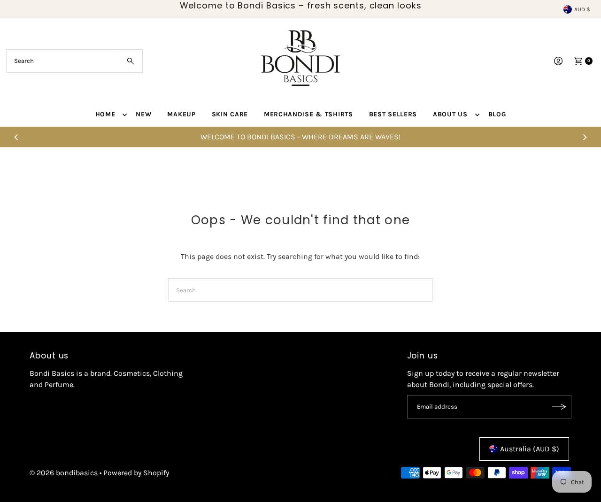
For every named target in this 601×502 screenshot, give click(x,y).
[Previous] (16, 137)
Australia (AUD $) (529, 448)
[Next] (584, 137)
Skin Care (230, 114)
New (143, 114)
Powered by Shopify (136, 472)
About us (450, 114)
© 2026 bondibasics (64, 472)
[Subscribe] (559, 406)
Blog (497, 114)
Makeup (181, 114)
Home (105, 114)
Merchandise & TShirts (308, 114)
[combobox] (74, 61)
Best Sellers (393, 114)
